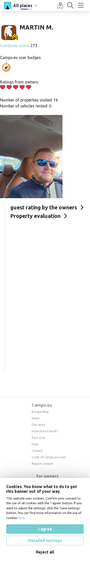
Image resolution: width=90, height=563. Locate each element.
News (36, 418)
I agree (45, 529)
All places (22, 6)
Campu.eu (42, 405)
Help (35, 444)
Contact (37, 451)
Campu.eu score (14, 45)
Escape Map (40, 412)
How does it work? (45, 431)
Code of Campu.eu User (49, 457)
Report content (42, 464)
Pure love (38, 438)
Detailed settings (45, 540)
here (21, 518)
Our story (38, 425)
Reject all (45, 552)
